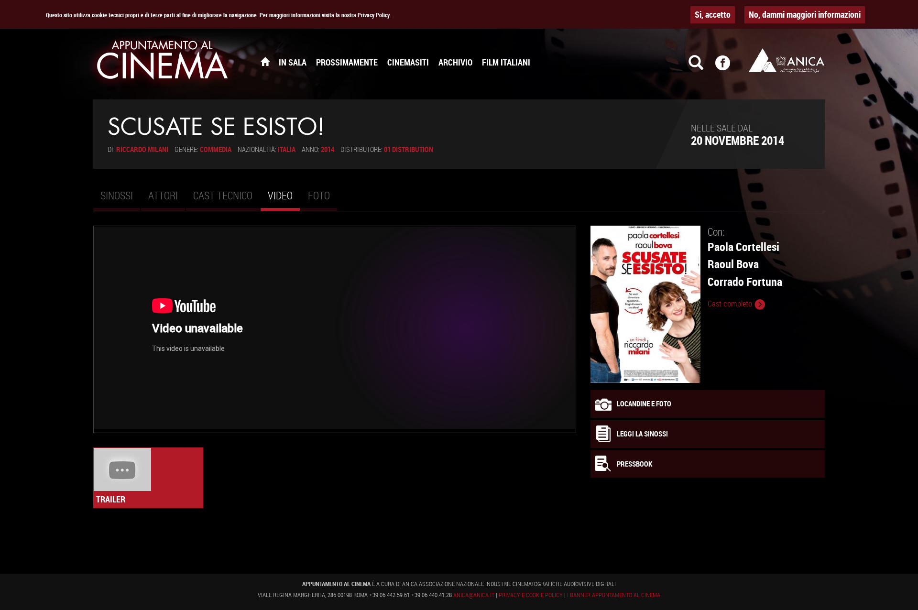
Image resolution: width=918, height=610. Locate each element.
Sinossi (116, 195)
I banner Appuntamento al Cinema (613, 594)
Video (284, 199)
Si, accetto (713, 14)
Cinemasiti (408, 62)
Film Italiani (506, 62)
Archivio (455, 62)
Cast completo (731, 303)
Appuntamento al (162, 62)
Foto (319, 195)
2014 (327, 149)
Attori (163, 195)
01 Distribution (408, 149)
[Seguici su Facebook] (728, 67)
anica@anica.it (473, 594)
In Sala (292, 62)
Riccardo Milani (142, 149)
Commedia (215, 149)
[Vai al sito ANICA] (786, 60)
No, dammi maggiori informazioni (805, 14)
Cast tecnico (222, 195)
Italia (286, 149)
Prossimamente (347, 62)
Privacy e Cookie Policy (531, 594)
